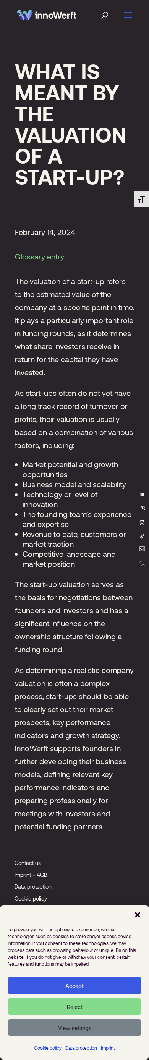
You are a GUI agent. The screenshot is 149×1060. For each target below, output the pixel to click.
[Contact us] (142, 550)
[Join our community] (143, 508)
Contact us (28, 863)
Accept (74, 985)
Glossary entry (39, 256)
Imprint (108, 1047)
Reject (75, 1006)
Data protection (81, 1047)
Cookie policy (48, 1047)
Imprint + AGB (31, 874)
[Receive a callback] (141, 563)
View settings (74, 1027)
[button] (137, 914)
